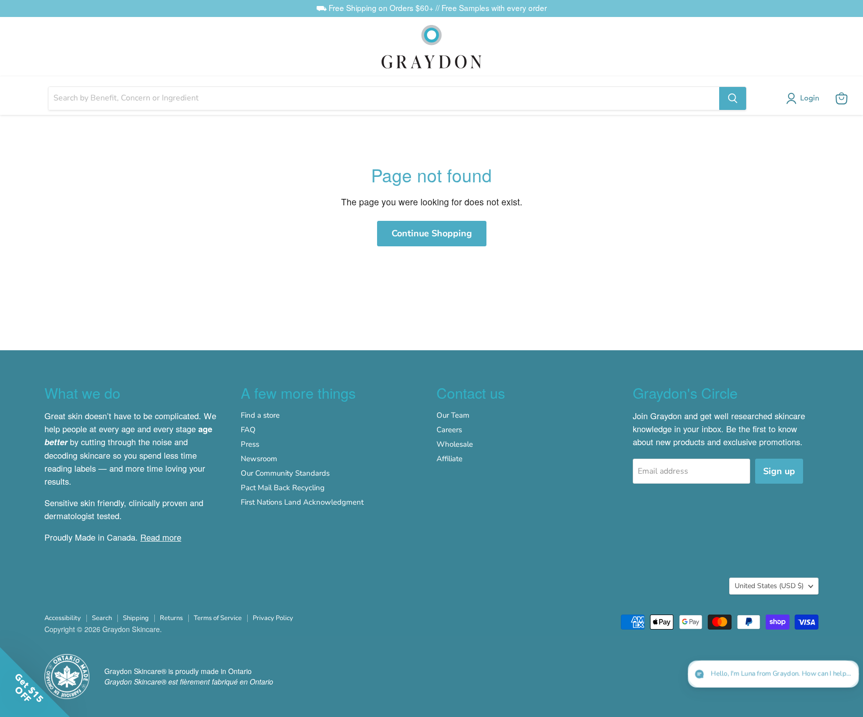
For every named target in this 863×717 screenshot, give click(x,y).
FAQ (248, 430)
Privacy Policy (273, 618)
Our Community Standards (285, 473)
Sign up (779, 471)
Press (250, 444)
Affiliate (449, 459)
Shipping (136, 618)
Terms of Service (218, 618)
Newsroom (259, 459)
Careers (449, 430)
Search (102, 618)
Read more (160, 537)
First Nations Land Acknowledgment (302, 502)
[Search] (732, 98)
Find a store (260, 415)
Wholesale (454, 444)
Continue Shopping (432, 233)
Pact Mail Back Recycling (283, 488)
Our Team (452, 415)
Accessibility (62, 618)
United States (769, 586)
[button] (804, 98)
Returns (171, 618)
